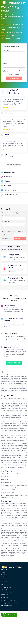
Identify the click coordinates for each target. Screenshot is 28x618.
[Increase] (23, 71)
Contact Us (3, 579)
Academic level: (6, 221)
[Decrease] (15, 71)
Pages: (3, 234)
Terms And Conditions (6, 587)
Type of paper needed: (7, 215)
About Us (3, 572)
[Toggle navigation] (2, 6)
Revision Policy (4, 594)
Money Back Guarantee (6, 592)
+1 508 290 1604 (8, 600)
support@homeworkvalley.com (9, 603)
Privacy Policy (4, 589)
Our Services (4, 576)
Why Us (3, 574)
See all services (14, 362)
